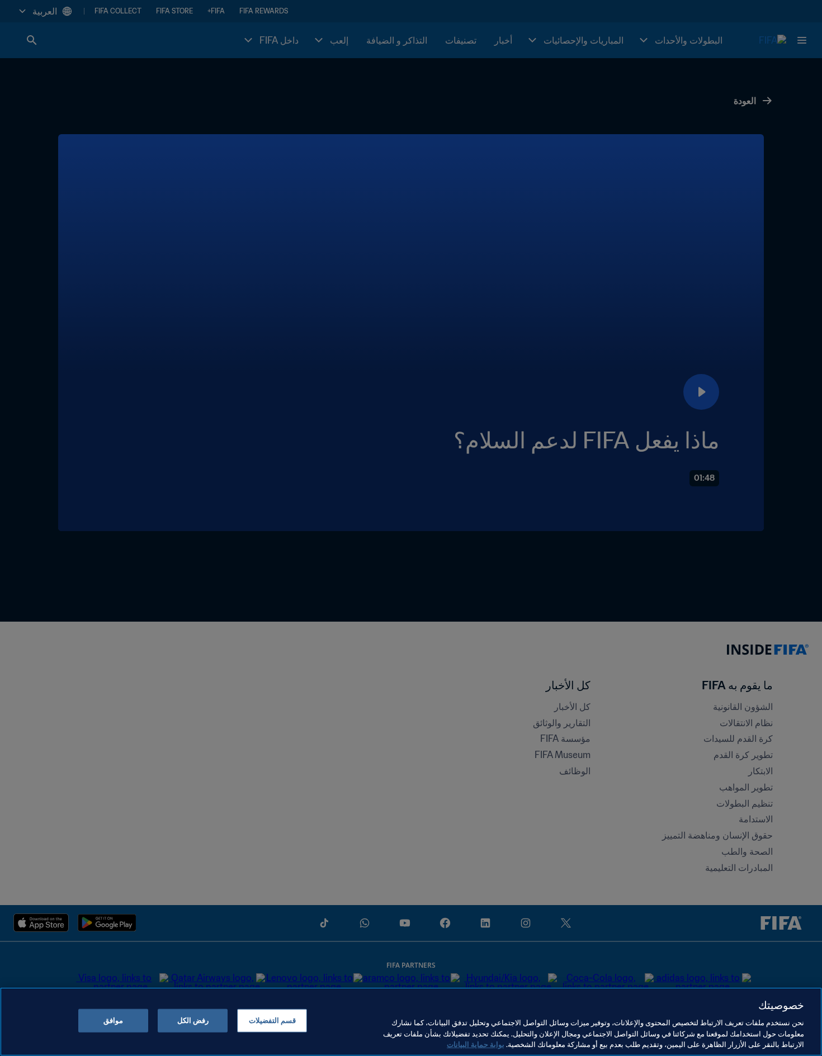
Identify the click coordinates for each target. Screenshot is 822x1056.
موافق (113, 1020)
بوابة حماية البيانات (475, 1044)
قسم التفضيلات (272, 1020)
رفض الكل (193, 1020)
